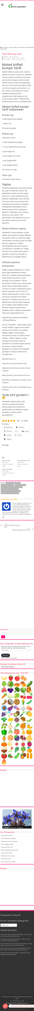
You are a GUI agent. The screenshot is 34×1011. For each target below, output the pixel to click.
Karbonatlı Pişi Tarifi (6, 835)
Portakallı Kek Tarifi (5, 939)
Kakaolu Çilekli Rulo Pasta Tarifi (9, 943)
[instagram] (21, 1001)
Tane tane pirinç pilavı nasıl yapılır (10, 948)
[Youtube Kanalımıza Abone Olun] (5, 1006)
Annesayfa (4, 47)
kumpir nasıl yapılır (7, 485)
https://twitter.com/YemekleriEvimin (16, 375)
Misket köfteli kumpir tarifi (10, 489)
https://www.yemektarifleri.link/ (14, 363)
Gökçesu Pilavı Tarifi (7, 847)
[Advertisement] (17, 27)
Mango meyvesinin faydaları (9, 841)
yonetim (6, 56)
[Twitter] (14, 1001)
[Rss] (10, 1001)
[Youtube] (19, 1001)
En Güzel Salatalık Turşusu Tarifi (12, 525)
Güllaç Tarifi (3, 953)
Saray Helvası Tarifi (6, 853)
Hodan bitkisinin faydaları (13, 827)
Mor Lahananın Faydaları (8, 861)
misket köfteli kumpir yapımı (10, 493)
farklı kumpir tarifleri (13, 483)
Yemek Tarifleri (13, 47)
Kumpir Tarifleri (20, 485)
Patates (13, 58)
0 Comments (7, 59)
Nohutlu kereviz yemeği (8, 856)
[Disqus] (17, 556)
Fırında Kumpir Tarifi (23, 460)
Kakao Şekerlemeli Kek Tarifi (21, 529)
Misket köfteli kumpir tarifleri (11, 491)
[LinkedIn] (18, 1001)
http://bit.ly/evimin (9, 359)
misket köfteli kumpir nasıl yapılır (12, 487)
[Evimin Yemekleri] (17, 5)
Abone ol (5, 655)
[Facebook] (12, 1001)
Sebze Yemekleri (7, 469)
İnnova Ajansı (13, 996)
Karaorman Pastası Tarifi (7, 934)
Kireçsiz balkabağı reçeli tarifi (9, 850)
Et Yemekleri (21, 47)
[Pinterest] (16, 1001)
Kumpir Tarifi (6, 460)
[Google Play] (23, 1001)
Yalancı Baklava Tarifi (7, 844)
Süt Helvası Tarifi (6, 858)
